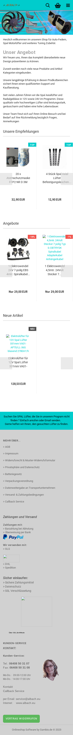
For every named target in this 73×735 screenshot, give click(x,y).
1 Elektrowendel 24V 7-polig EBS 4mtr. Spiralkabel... (18, 270)
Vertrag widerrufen (21, 718)
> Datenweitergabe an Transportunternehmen (29, 487)
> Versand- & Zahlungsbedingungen (23, 494)
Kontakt (8, 686)
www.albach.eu (25, 702)
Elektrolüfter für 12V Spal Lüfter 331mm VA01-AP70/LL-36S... (18, 362)
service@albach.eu (28, 698)
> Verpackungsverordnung (18, 480)
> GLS (6, 548)
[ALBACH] (10, 5)
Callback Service (13, 691)
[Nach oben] (62, 729)
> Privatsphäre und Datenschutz (21, 467)
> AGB (6, 446)
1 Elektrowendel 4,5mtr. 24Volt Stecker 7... (55, 270)
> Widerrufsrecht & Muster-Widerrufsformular (29, 460)
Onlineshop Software (24, 729)
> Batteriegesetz (12, 474)
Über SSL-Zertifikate (17, 632)
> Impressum (10, 453)
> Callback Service (13, 501)
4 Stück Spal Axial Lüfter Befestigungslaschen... (57, 178)
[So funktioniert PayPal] (13, 536)
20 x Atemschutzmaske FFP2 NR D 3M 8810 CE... (18, 178)
